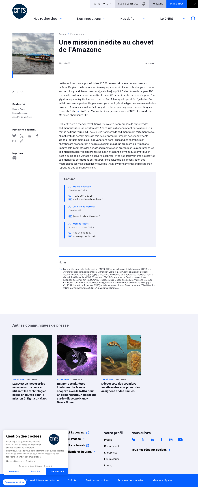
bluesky (133, 440)
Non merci (14, 471)
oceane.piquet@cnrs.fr (84, 236)
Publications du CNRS (77, 451)
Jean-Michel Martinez (22, 117)
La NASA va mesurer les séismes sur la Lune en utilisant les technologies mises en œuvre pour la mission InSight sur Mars (32, 368)
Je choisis (35, 471)
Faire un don (176, 4)
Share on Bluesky (14, 136)
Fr (191, 4)
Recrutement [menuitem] (111, 446)
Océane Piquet (18, 109)
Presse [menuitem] (108, 439)
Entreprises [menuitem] (110, 452)
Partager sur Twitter (22, 136)
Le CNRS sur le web (128, 4)
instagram (171, 440)
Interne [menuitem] (108, 465)
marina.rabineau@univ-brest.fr (88, 199)
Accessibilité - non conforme (42, 480)
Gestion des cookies (97, 480)
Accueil (63, 34)
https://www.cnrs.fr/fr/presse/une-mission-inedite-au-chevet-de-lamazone (22, 141)
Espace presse (78, 34)
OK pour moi (57, 471)
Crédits (72, 480)
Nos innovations (89, 18)
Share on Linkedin (29, 136)
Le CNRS (166, 18)
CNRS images (72, 439)
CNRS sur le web (74, 445)
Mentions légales (162, 480)
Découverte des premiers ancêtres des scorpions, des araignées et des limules (121, 365)
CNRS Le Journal (74, 432)
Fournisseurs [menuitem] (111, 459)
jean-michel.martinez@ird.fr (86, 216)
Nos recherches (46, 18)
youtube (180, 440)
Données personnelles (130, 480)
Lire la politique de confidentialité (20, 461)
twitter (143, 440)
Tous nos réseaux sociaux (143, 449)
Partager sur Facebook (37, 136)
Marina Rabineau (20, 113)
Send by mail (14, 141)
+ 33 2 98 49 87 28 (83, 195)
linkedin (152, 440)
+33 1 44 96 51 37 (82, 232)
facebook (161, 440)
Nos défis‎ (127, 18)
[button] (14, 482)
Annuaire (158, 4)
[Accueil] (21, 11)
